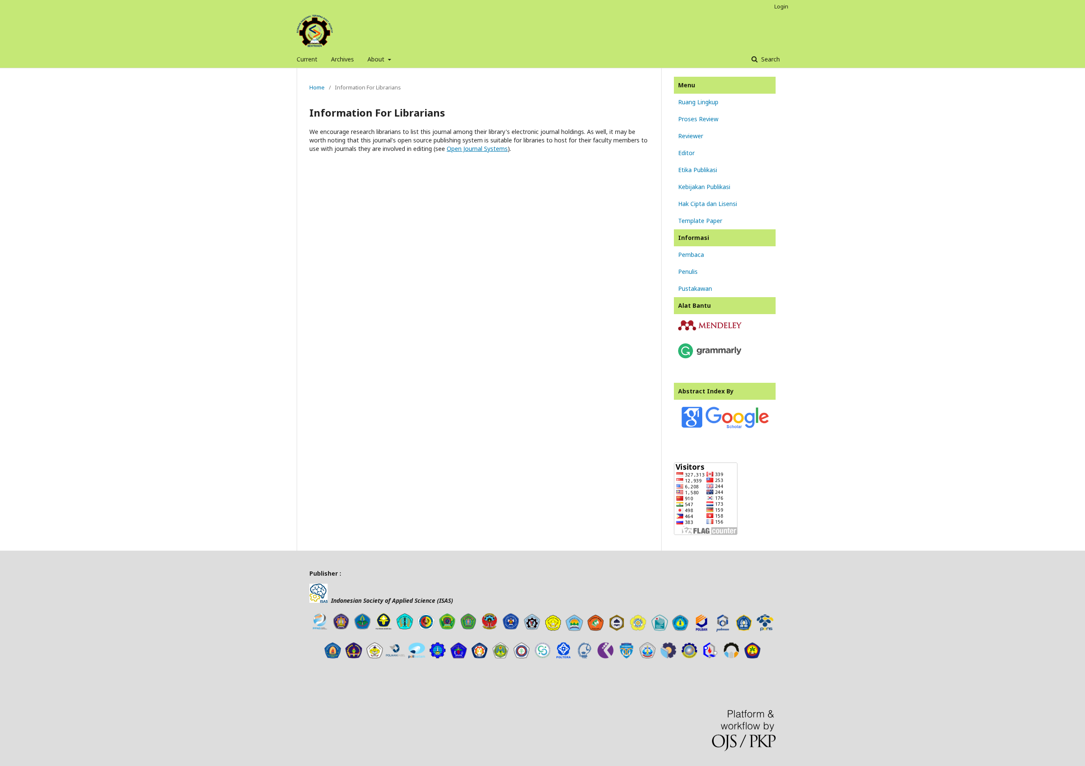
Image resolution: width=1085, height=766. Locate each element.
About (376, 59)
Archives (342, 59)
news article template (321, 674)
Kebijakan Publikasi (704, 187)
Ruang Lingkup (698, 102)
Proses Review (698, 119)
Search (770, 59)
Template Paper (700, 221)
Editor (686, 153)
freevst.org (341, 674)
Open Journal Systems (477, 149)
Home (317, 87)
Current (307, 59)
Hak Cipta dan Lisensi (707, 204)
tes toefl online (355, 674)
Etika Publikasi (697, 170)
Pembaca (691, 255)
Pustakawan (695, 288)
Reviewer (690, 136)
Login (781, 6)
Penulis (688, 271)
